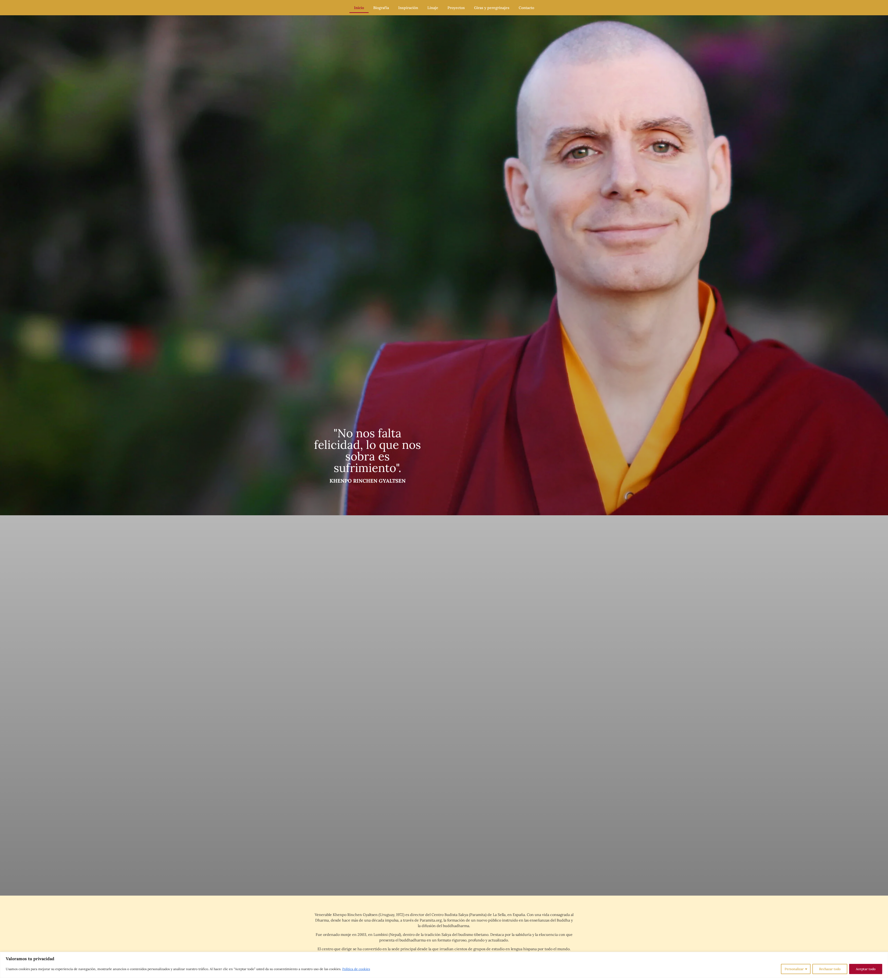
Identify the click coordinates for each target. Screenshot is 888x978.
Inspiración (408, 7)
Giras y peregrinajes (491, 7)
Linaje (432, 7)
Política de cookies (356, 969)
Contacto (526, 7)
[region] (444, 965)
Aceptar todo (866, 969)
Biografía (381, 7)
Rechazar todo (830, 969)
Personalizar (794, 969)
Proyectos (456, 7)
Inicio (359, 7)
